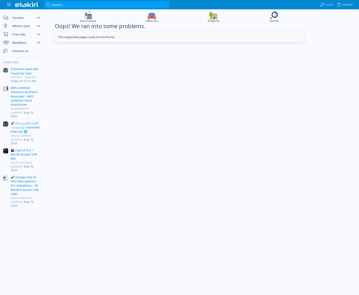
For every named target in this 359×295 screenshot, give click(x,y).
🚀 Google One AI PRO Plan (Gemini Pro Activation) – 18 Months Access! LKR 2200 (25, 185)
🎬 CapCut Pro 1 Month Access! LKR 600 (24, 154)
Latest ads (10, 62)
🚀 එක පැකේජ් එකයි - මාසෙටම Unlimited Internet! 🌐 (25, 127)
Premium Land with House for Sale (25, 71)
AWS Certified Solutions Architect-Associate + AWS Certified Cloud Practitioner (24, 96)
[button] (9, 4)
